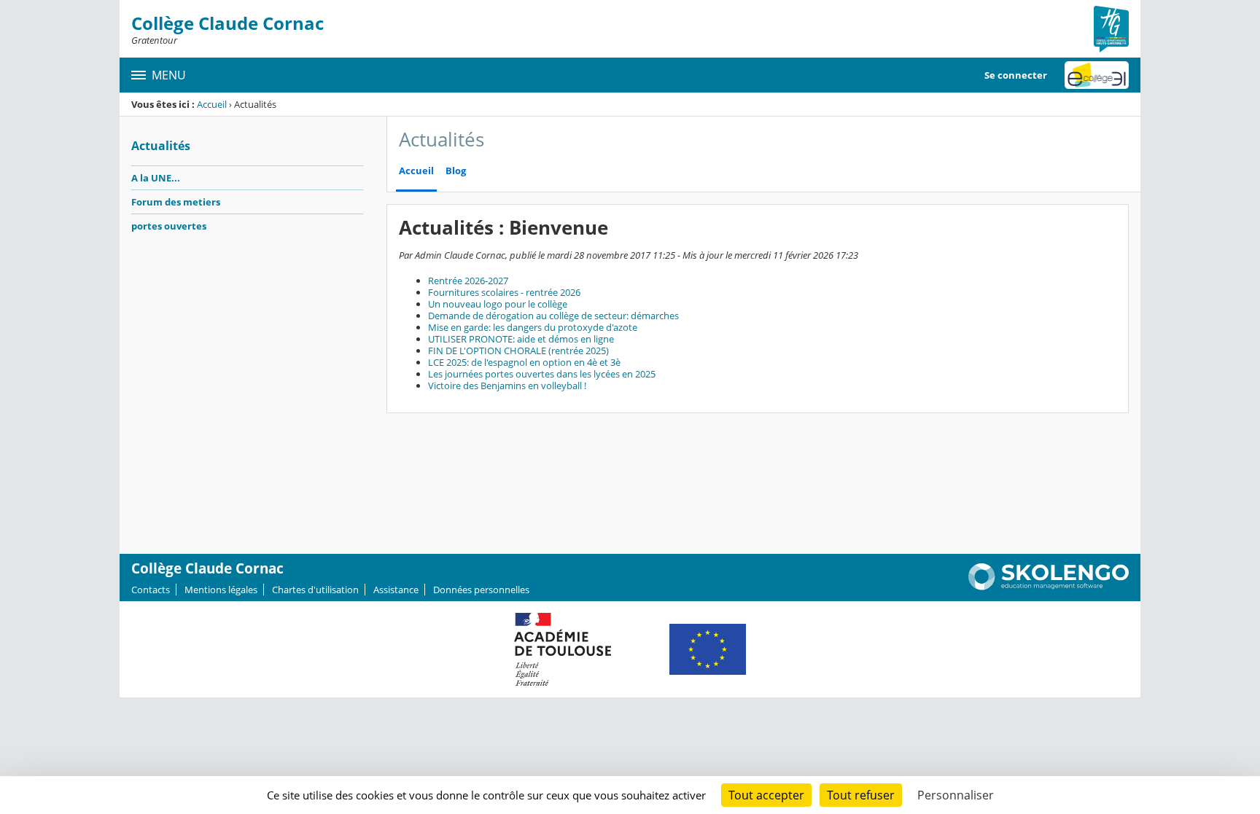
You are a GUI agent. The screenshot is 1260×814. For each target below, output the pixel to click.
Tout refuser (861, 795)
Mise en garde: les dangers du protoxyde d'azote (532, 327)
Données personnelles (481, 589)
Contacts (150, 589)
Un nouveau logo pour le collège (497, 303)
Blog (456, 171)
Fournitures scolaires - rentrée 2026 (504, 292)
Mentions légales (220, 589)
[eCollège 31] (1097, 75)
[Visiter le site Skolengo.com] (1048, 586)
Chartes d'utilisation (315, 589)
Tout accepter (766, 795)
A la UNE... (155, 177)
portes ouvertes (168, 225)
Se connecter (1015, 75)
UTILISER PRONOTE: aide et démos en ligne (521, 338)
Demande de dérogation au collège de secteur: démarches (553, 315)
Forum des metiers (175, 201)
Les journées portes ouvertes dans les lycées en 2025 (542, 373)
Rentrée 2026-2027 (468, 280)
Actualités (160, 146)
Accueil (212, 104)
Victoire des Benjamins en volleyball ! (507, 385)
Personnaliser (955, 795)
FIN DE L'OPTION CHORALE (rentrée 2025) (518, 350)
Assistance (396, 589)
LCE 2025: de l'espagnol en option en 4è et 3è (524, 362)
